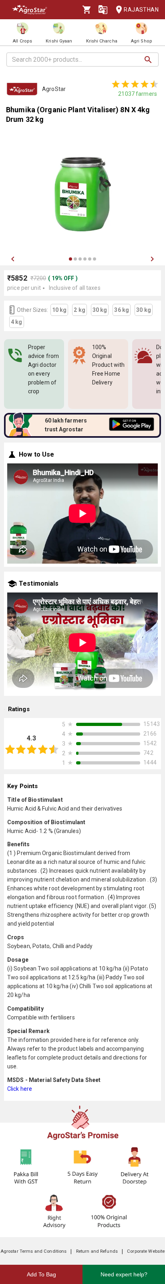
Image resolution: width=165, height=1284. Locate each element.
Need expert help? (124, 1274)
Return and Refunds (97, 1251)
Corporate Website (146, 1251)
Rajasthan (141, 9)
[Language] (103, 10)
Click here (19, 1089)
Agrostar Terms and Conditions (33, 1251)
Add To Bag (41, 1274)
